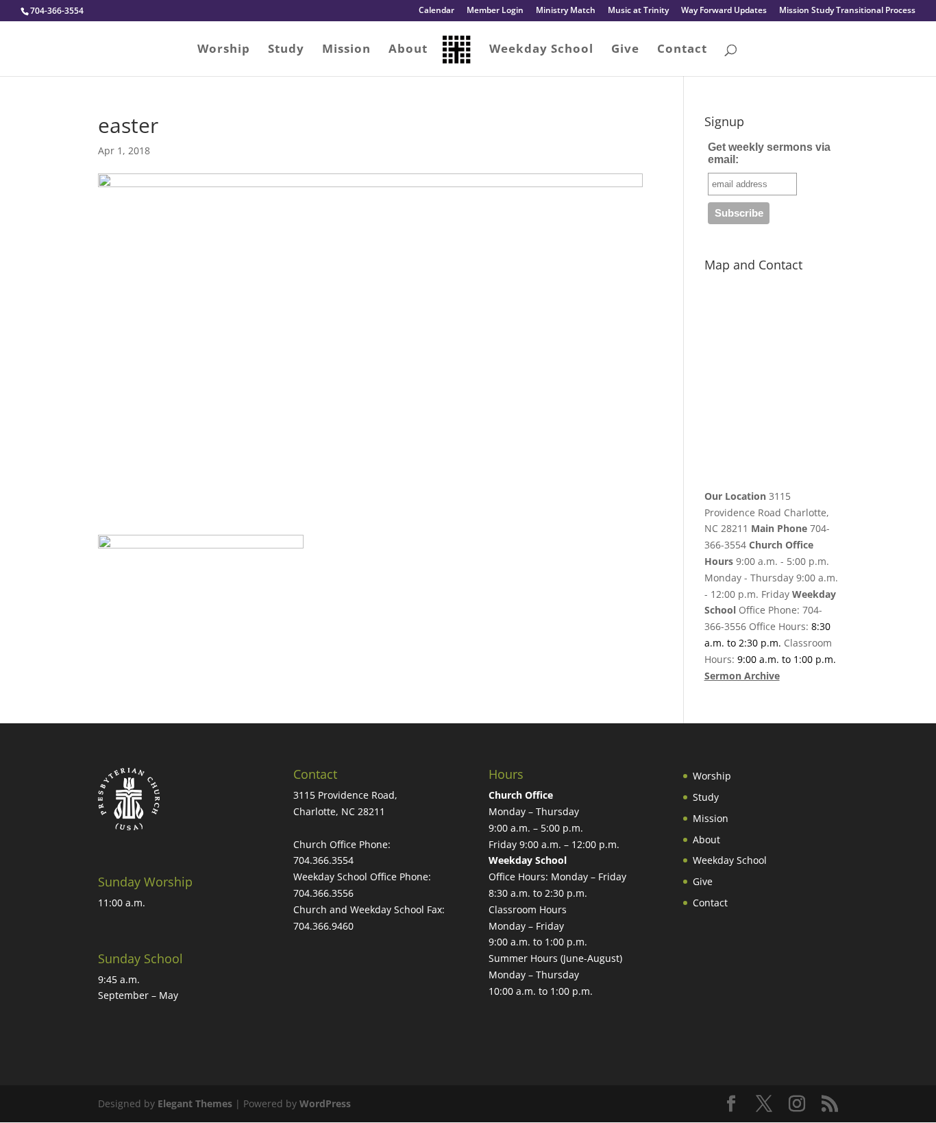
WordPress (325, 1103)
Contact (682, 50)
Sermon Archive (742, 675)
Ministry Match (565, 11)
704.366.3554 (323, 860)
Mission (346, 50)
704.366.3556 (323, 892)
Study (286, 50)
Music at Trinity (638, 11)
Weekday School (541, 50)
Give (625, 50)
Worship (223, 50)
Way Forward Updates (724, 11)
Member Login (495, 11)
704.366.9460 (323, 925)
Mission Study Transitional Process (847, 11)
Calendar (436, 11)
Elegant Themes (195, 1103)
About (408, 50)
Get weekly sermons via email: (769, 153)
